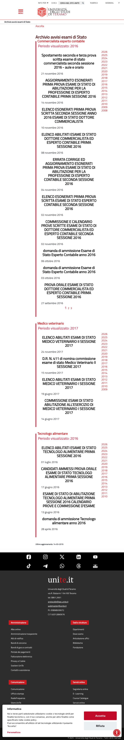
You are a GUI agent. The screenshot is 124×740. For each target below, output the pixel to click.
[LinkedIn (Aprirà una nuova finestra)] (78, 557)
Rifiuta (100, 725)
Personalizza (13, 732)
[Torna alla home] (54, 12)
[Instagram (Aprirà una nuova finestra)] (45, 557)
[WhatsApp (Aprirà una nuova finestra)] (62, 566)
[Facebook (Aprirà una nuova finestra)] (28, 557)
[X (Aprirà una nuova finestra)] (62, 557)
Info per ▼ (43, 2)
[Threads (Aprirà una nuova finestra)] (78, 566)
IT (119, 2)
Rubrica (94, 2)
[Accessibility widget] (116, 732)
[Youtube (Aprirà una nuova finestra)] (95, 557)
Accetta (100, 715)
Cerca (54, 3)
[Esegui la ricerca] (83, 3)
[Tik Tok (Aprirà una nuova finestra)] (28, 566)
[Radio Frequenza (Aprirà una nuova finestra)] (95, 566)
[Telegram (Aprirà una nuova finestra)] (45, 566)
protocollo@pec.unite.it (58, 601)
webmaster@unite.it (57, 606)
